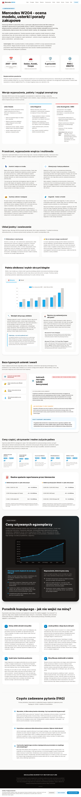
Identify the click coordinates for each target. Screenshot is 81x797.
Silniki (53, 2)
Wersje (36, 2)
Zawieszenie (48, 2)
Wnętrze (42, 2)
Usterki (58, 2)
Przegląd (32, 2)
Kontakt (76, 2)
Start (27, 2)
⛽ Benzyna (11, 280)
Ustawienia (51, 792)
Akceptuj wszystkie (73, 792)
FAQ (71, 2)
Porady (67, 2)
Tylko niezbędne (61, 792)
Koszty (62, 2)
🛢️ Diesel (21, 280)
